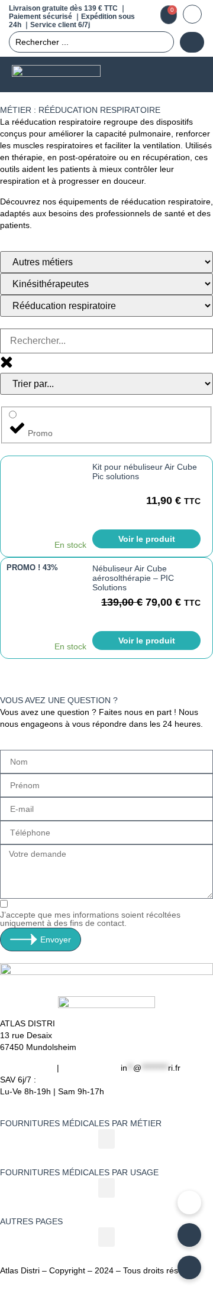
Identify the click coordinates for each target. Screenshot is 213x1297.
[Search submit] (192, 42)
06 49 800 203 (27, 1067)
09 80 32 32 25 (90, 1067)
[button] (190, 74)
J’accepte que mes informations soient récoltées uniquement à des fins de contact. (90, 919)
